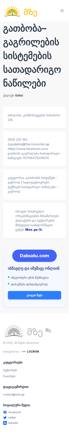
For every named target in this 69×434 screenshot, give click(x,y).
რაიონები (9, 376)
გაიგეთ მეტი (34, 295)
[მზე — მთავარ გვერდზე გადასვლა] (20, 10)
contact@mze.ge (14, 394)
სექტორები (10, 370)
